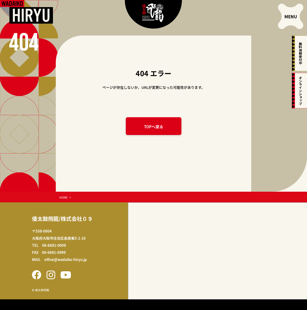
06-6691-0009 (54, 245)
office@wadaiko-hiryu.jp (65, 259)
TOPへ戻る (153, 126)
